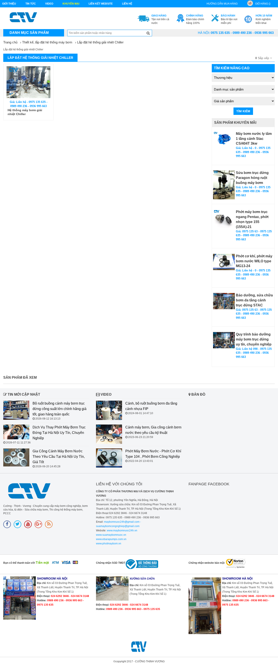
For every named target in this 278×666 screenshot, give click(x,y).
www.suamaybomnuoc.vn (111, 534)
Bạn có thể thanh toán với (19, 562)
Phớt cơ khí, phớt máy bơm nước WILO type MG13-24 (254, 261)
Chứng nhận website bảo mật (207, 562)
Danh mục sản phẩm (29, 33)
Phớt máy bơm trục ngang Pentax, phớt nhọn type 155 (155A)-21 (252, 219)
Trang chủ (10, 42)
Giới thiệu (9, 3)
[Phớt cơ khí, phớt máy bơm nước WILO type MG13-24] (224, 262)
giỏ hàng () (262, 3)
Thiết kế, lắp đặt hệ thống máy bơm (47, 42)
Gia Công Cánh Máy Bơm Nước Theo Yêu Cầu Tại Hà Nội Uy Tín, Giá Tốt (59, 456)
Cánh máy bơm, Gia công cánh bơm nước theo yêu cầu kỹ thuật (153, 430)
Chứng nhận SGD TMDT (110, 562)
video (49, 3)
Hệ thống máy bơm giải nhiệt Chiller (25, 112)
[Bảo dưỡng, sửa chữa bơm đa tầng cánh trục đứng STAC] (224, 301)
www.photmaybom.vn (108, 543)
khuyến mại (71, 3)
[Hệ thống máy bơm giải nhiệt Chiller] (28, 82)
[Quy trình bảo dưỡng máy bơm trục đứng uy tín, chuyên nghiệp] (224, 340)
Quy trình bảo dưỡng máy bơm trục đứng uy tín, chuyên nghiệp (253, 339)
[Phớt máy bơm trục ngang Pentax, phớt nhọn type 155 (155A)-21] (224, 219)
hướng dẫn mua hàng (222, 3)
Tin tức (30, 3)
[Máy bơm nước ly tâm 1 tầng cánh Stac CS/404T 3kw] (224, 138)
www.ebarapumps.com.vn (111, 539)
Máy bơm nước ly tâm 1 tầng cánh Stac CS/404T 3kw (254, 138)
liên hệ (127, 3)
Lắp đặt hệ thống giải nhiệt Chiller (100, 42)
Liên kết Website (101, 3)
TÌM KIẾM (243, 111)
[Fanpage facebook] (7, 524)
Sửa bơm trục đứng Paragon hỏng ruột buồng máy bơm (252, 178)
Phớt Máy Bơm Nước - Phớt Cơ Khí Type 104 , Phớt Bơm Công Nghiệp (153, 453)
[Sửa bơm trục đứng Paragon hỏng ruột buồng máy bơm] (224, 184)
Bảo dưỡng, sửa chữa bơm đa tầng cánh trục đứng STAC (254, 300)
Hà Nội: (204, 33)
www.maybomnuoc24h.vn (121, 530)
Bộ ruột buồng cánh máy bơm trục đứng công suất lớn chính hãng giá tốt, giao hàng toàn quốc (59, 409)
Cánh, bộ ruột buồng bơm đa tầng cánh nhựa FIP (151, 406)
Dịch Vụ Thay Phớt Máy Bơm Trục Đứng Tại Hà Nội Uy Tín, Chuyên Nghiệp (59, 432)
